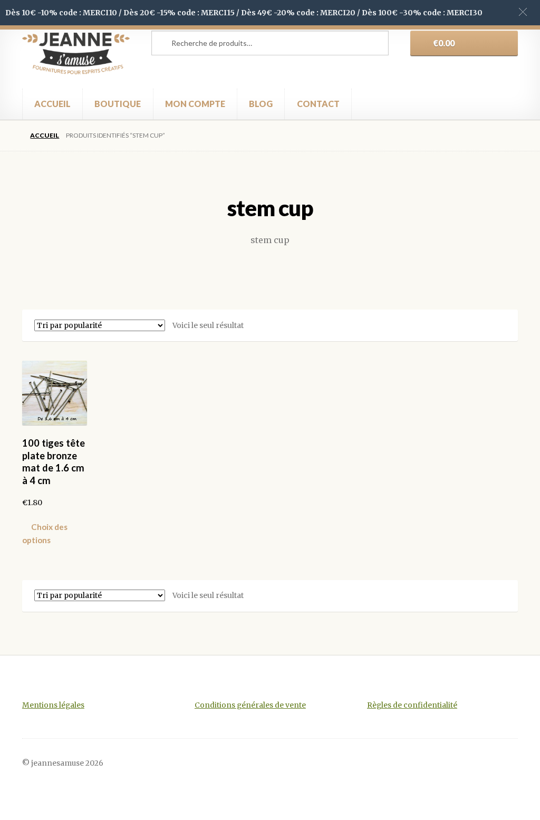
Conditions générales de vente (250, 705)
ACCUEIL (52, 104)
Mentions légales (53, 705)
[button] (522, 11)
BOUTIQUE (117, 104)
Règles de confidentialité (412, 705)
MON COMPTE (195, 104)
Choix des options (45, 533)
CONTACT (318, 104)
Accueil (44, 135)
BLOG (261, 104)
